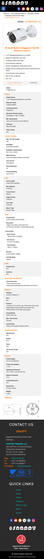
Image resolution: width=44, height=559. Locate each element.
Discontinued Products (18, 13)
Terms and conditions (16, 557)
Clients (18, 497)
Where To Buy (21, 505)
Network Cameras (33, 13)
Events (18, 513)
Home (18, 490)
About (18, 494)
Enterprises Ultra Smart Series (14, 15)
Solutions (19, 501)
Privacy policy (30, 557)
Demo (18, 509)
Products (6, 13)
